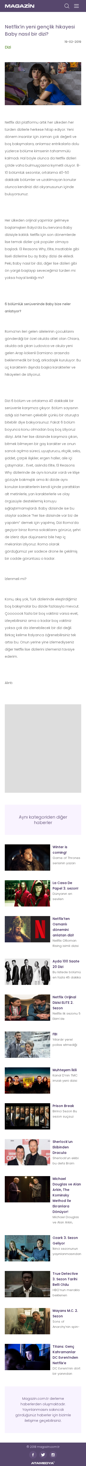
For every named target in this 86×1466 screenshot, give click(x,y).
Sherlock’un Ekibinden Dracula (63, 1147)
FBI (55, 1034)
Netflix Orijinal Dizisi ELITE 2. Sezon (64, 1002)
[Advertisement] (43, 747)
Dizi (8, 47)
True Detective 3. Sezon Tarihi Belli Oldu (65, 1279)
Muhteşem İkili (65, 1070)
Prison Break (63, 1105)
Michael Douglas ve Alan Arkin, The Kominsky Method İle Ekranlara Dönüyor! (67, 1195)
